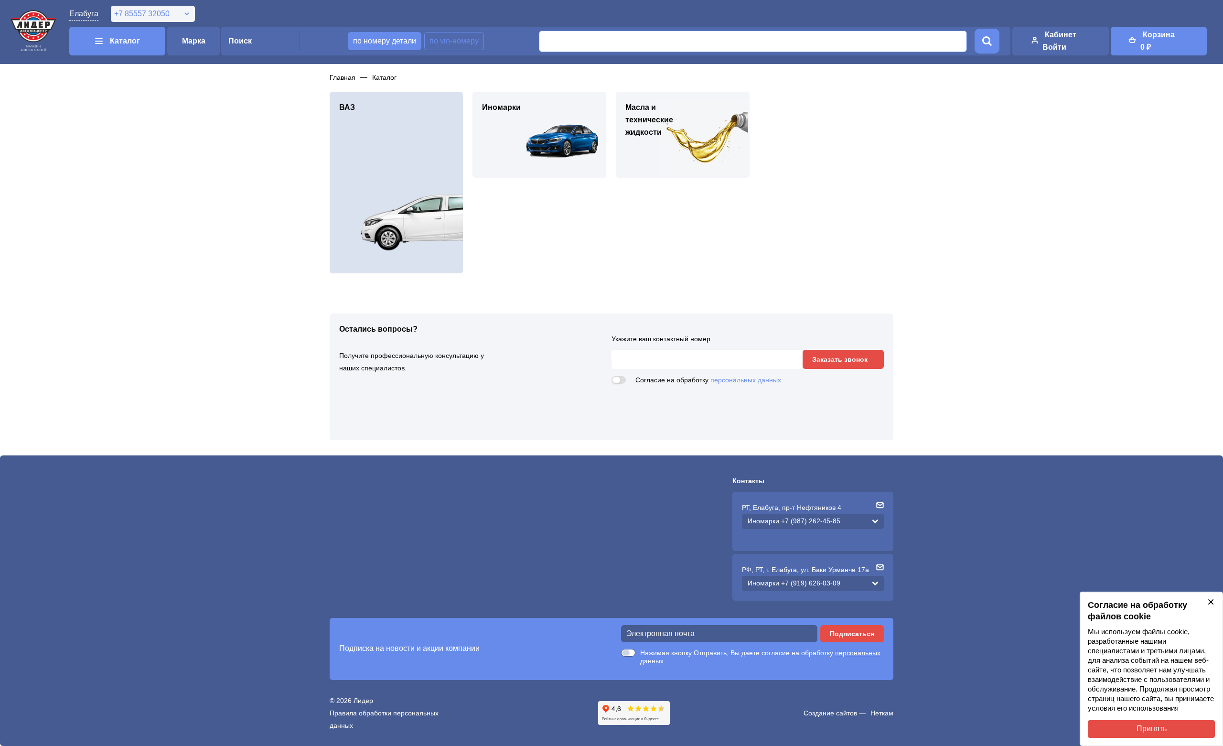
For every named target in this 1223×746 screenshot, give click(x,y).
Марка (193, 41)
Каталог (384, 77)
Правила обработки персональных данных (384, 719)
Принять (1152, 728)
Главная (342, 77)
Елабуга (83, 14)
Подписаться (852, 634)
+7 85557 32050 (142, 14)
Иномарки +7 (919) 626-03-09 (794, 583)
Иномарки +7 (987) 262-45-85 (794, 521)
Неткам (881, 713)
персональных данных (745, 380)
